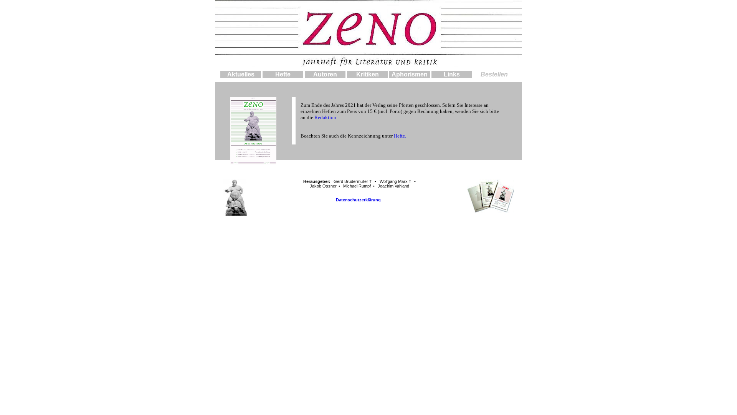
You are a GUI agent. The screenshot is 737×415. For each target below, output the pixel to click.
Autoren (325, 74)
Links (452, 74)
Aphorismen (410, 74)
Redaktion (325, 117)
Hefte (283, 74)
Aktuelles (240, 74)
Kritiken (367, 74)
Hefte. (400, 136)
